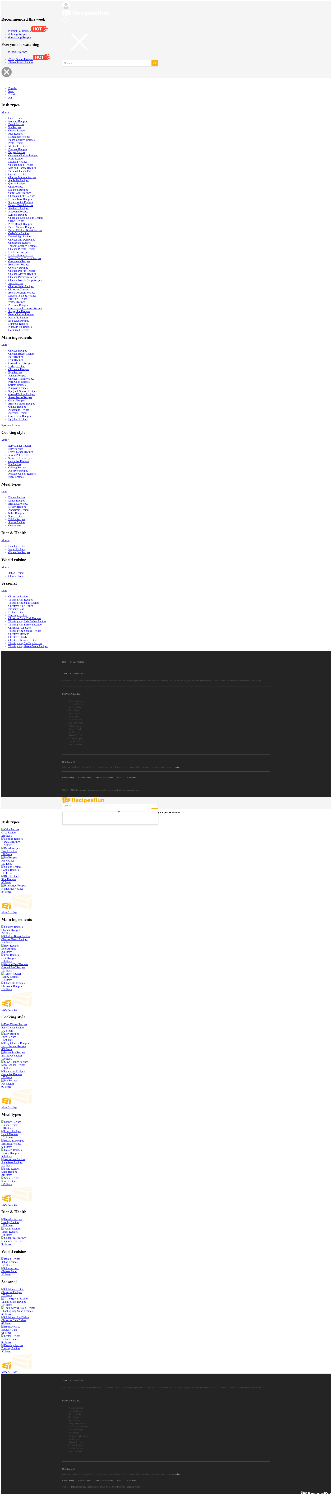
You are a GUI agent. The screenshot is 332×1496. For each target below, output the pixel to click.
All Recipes (78, 661)
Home (64, 662)
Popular (12, 88)
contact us (176, 767)
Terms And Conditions (104, 777)
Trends (12, 94)
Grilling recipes (75, 707)
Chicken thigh (75, 729)
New (11, 91)
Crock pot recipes (75, 741)
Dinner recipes (75, 735)
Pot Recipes (74, 1433)
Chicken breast (75, 719)
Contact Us (132, 777)
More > (5, 112)
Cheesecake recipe (75, 723)
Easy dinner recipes (77, 1423)
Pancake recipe (74, 713)
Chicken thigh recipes (78, 1436)
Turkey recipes (75, 738)
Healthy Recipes (75, 744)
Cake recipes (73, 732)
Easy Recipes (161, 812)
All (10, 97)
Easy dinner (74, 716)
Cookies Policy (84, 777)
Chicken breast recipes (79, 1426)
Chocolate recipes (75, 704)
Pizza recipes (74, 710)
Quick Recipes (75, 726)
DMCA (120, 777)
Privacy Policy (68, 777)
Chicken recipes (76, 701)
